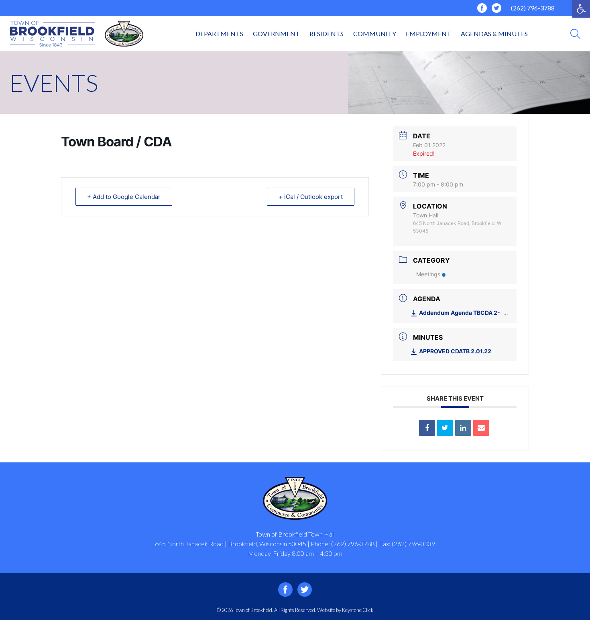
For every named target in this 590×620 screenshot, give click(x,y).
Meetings (428, 274)
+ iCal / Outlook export (311, 197)
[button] (581, 9)
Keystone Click (357, 610)
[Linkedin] (463, 428)
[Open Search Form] (575, 34)
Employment (428, 33)
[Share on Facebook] (427, 428)
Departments (219, 33)
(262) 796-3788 (533, 8)
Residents (326, 33)
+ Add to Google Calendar (124, 197)
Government (276, 33)
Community (374, 33)
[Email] (481, 428)
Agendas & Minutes (494, 33)
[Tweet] (445, 428)
